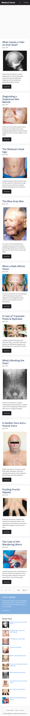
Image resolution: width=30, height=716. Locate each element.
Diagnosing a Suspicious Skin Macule (10, 99)
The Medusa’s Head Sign (13, 151)
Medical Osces (8, 2)
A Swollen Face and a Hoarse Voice (14, 424)
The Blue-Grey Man (13, 201)
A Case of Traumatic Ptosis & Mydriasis (13, 317)
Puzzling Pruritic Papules (11, 491)
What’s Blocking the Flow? (13, 362)
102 (18, 590)
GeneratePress (23, 713)
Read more (7, 86)
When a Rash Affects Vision (13, 268)
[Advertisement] (15, 21)
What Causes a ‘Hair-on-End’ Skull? (13, 43)
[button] (20, 2)
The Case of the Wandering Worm (12, 543)
